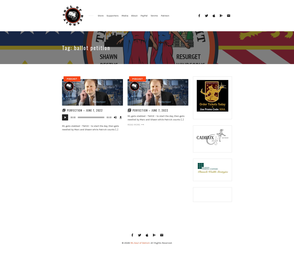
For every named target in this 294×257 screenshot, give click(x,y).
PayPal (144, 15)
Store (101, 15)
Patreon (165, 15)
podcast (72, 79)
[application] (92, 117)
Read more (134, 124)
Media (125, 15)
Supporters (113, 15)
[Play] (65, 117)
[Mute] (115, 117)
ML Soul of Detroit (140, 243)
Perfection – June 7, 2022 (85, 110)
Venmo (154, 15)
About (134, 15)
